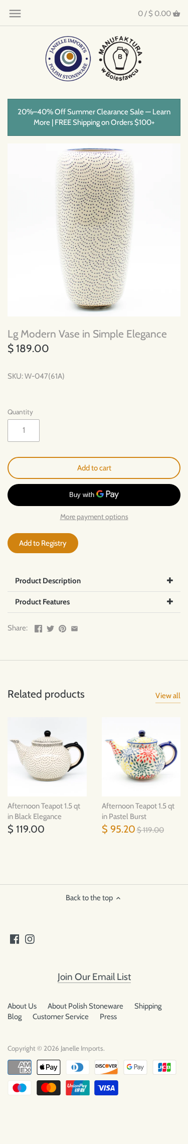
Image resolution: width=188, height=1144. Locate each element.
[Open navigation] (15, 13)
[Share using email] (74, 626)
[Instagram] (30, 938)
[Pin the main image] (62, 626)
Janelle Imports (82, 1048)
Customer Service (61, 1016)
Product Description (48, 580)
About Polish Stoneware (85, 1006)
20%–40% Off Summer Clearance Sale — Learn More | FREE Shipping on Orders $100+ (94, 117)
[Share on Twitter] (50, 626)
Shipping (147, 1006)
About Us (22, 1006)
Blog (15, 1016)
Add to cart (94, 467)
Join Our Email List (94, 977)
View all (167, 695)
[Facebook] (15, 938)
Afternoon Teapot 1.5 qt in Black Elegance (44, 811)
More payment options (94, 517)
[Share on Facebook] (38, 626)
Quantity (20, 412)
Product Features (42, 601)
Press (108, 1016)
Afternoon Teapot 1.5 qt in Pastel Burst (138, 811)
